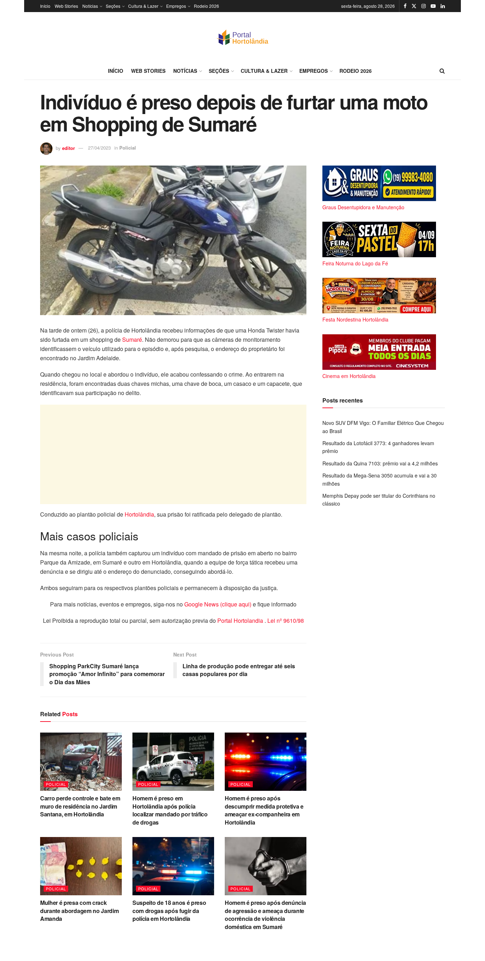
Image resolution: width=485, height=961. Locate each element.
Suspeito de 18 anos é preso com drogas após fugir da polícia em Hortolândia (169, 910)
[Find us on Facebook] (405, 6)
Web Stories (66, 6)
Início (45, 6)
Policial (127, 147)
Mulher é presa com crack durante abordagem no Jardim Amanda (79, 910)
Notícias (90, 6)
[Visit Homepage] (242, 37)
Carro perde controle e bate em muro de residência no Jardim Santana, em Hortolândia (80, 806)
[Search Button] (442, 71)
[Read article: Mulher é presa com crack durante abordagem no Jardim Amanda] (81, 866)
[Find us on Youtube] (433, 6)
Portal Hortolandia (241, 620)
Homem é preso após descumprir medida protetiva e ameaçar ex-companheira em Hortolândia (264, 810)
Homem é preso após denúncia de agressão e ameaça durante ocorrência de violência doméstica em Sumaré (265, 914)
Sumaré (132, 339)
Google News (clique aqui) (217, 604)
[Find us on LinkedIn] (443, 6)
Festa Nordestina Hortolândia (355, 319)
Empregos (176, 6)
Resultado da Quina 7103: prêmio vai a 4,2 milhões (380, 463)
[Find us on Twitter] (414, 6)
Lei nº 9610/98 (285, 620)
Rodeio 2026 (206, 6)
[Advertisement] (173, 454)
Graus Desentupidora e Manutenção (363, 207)
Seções (113, 6)
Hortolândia (139, 514)
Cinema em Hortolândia (349, 375)
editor (68, 147)
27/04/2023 (99, 147)
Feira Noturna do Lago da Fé (355, 263)
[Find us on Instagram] (423, 6)
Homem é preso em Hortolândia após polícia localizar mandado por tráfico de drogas (170, 810)
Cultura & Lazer (143, 6)
